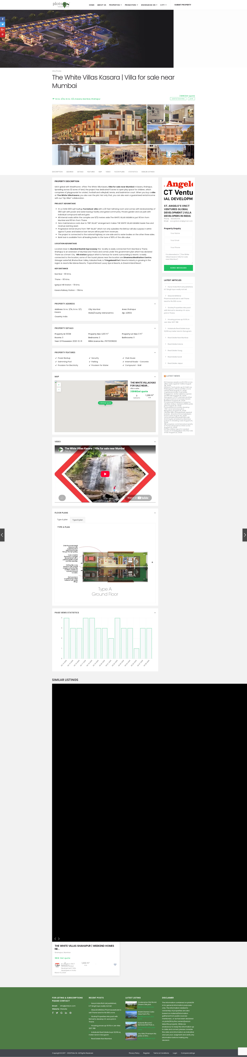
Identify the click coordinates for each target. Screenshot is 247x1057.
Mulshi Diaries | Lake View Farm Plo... (146, 1013)
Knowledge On (148, 5)
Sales (59, 71)
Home (91, 5)
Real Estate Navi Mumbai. (178, 337)
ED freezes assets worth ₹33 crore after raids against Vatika (178, 383)
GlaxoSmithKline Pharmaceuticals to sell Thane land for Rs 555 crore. (176, 298)
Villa (53, 71)
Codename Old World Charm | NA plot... (147, 1003)
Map (100, 172)
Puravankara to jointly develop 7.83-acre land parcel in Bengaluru (176, 409)
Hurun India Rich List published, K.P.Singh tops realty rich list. (178, 288)
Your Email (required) (98, 44)
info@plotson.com (68, 1006)
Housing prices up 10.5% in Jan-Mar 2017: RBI (176, 320)
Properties (114, 5)
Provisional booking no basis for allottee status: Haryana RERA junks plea (178, 404)
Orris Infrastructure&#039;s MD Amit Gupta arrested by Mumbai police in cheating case (177, 419)
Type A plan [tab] (62, 519)
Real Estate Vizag (175, 350)
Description (57, 172)
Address (69, 172)
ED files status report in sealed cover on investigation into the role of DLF (178, 431)
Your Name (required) (98, 36)
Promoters (130, 5)
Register (146, 1053)
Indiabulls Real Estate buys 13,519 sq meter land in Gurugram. (178, 329)
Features (91, 172)
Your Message (95, 62)
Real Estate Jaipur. (175, 363)
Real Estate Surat (175, 357)
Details (80, 172)
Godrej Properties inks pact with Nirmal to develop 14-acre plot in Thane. (177, 310)
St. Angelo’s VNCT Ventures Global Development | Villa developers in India (68, 967)
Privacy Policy (134, 1053)
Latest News (173, 375)
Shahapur (95, 99)
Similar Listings (148, 172)
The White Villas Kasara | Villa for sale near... (149, 384)
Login (175, 1053)
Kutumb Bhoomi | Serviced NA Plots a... (146, 1024)
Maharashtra (107, 313)
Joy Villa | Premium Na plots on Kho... (147, 1034)
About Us (101, 5)
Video (108, 172)
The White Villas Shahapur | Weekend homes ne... (84, 947)
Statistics (133, 172)
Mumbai (86, 99)
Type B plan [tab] (77, 520)
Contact (92, 53)
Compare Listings (188, 1053)
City (162, 5)
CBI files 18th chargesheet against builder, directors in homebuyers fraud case (178, 414)
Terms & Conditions (161, 1053)
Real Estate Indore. (175, 344)
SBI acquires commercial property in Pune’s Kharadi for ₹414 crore (178, 425)
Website (63, 1009)
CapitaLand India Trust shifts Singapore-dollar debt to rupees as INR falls (178, 394)
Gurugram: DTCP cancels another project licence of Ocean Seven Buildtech (178, 399)
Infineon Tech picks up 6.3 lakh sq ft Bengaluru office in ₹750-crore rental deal (178, 389)
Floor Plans (119, 172)
